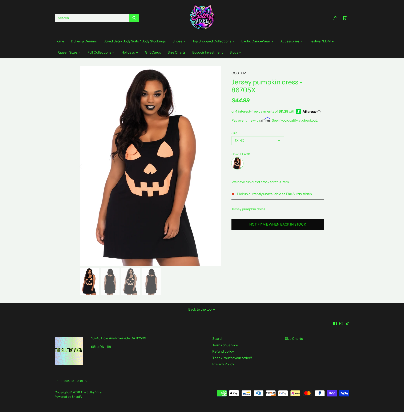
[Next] (215, 166)
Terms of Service (225, 345)
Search (217, 338)
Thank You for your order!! (232, 358)
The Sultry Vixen (92, 392)
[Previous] (86, 166)
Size (234, 133)
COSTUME (240, 73)
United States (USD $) (69, 381)
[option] (150, 166)
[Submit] (134, 18)
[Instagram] (341, 323)
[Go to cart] (344, 18)
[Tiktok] (347, 323)
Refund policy (223, 351)
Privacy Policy (223, 364)
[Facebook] (335, 323)
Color (235, 154)
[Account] (335, 18)
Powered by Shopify (68, 397)
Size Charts (294, 338)
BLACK (237, 163)
